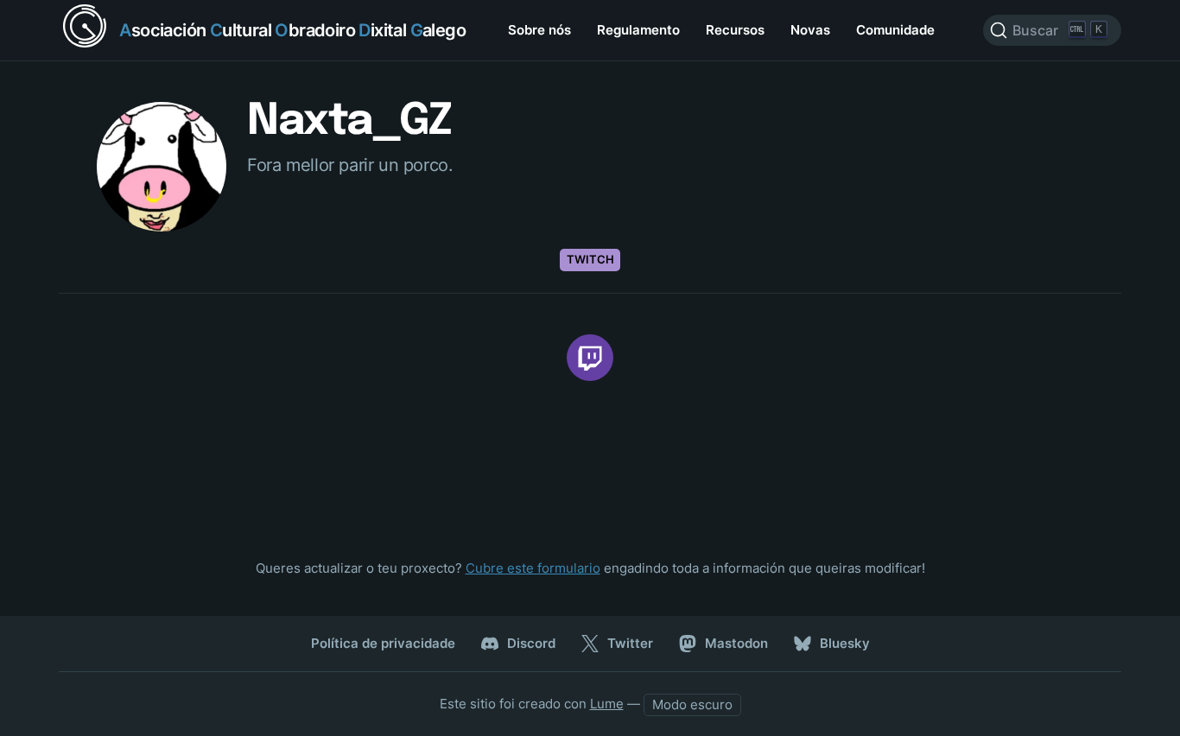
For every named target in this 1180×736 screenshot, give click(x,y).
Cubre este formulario (533, 568)
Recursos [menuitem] (735, 30)
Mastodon (736, 643)
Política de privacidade (383, 643)
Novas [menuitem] (810, 30)
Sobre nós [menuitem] (539, 30)
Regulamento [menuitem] (638, 30)
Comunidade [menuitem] (895, 30)
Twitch (590, 259)
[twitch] (590, 357)
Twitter (630, 643)
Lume (607, 703)
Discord (531, 643)
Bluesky (845, 643)
